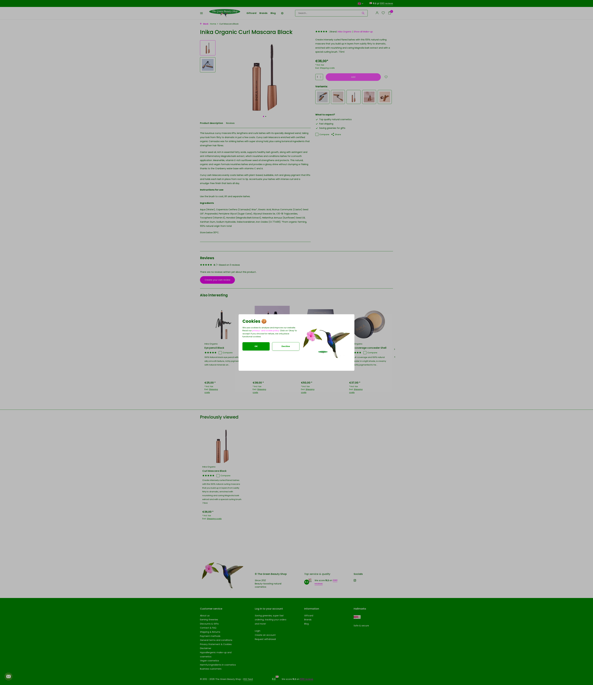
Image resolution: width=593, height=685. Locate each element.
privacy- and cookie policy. (266, 330)
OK (256, 346)
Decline (286, 346)
